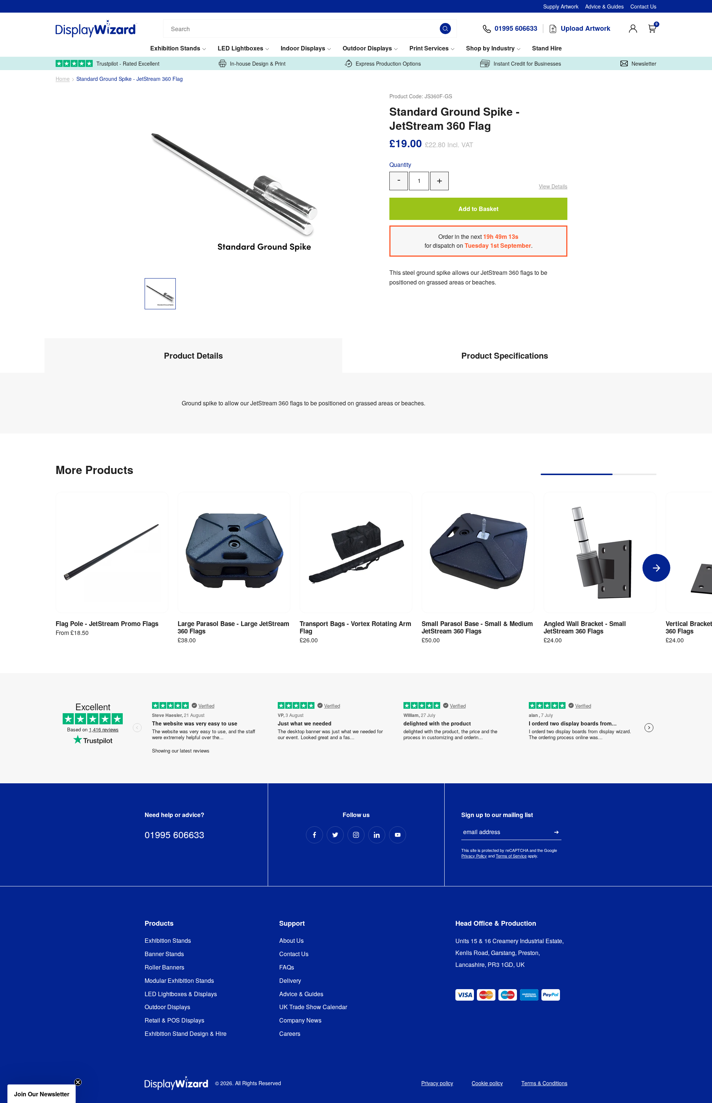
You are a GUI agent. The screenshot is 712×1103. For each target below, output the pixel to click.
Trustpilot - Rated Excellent (127, 63)
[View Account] (633, 28)
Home (63, 79)
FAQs (286, 967)
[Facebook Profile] (314, 834)
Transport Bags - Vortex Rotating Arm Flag (355, 627)
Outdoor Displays (367, 48)
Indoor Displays (303, 48)
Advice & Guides (604, 6)
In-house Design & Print (258, 63)
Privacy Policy (474, 856)
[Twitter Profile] (335, 834)
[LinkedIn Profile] (376, 834)
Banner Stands (164, 954)
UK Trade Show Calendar (313, 1007)
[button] (41, 1093)
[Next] (656, 568)
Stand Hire (547, 48)
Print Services (429, 48)
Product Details (193, 355)
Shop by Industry (490, 48)
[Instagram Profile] (356, 834)
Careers (289, 1034)
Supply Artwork (560, 6)
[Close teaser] (78, 1082)
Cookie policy (487, 1083)
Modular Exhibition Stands (179, 981)
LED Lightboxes (240, 48)
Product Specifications (504, 355)
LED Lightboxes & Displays (181, 994)
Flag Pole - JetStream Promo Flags (107, 623)
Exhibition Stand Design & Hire (186, 1034)
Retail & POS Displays (174, 1020)
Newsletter (644, 63)
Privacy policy (437, 1083)
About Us (291, 941)
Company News (300, 1020)
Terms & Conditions (544, 1083)
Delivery (290, 981)
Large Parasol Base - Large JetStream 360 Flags (233, 627)
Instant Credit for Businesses (527, 63)
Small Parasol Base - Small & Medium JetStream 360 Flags (477, 627)
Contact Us (643, 6)
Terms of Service (511, 856)
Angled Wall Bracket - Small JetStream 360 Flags (585, 627)
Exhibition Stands (175, 48)
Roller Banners (164, 967)
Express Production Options (388, 63)
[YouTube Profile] (397, 834)
